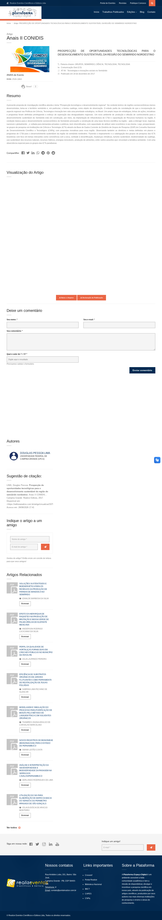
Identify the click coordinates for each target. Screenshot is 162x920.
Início (96, 12)
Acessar (25, 603)
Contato (151, 12)
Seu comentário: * (15, 331)
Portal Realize (91, 880)
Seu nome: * (12, 319)
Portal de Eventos (107, 3)
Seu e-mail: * (89, 319)
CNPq (87, 898)
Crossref (88, 875)
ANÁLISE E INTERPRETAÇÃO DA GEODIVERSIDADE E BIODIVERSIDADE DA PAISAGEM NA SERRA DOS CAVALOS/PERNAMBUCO (35, 770)
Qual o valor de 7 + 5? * (17, 354)
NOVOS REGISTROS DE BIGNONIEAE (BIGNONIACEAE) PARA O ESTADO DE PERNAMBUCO (36, 743)
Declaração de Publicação (92, 298)
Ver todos (12, 827)
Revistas (122, 3)
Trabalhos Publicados (113, 12)
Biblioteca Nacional (93, 884)
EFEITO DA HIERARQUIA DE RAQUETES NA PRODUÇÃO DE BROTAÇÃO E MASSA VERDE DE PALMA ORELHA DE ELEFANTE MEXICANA (34, 619)
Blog (142, 12)
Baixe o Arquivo (67, 298)
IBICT (87, 889)
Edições (131, 12)
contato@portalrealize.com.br (63, 890)
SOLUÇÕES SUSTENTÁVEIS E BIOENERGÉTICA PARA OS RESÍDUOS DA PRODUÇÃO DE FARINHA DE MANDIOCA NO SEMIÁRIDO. (33, 589)
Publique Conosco (138, 3)
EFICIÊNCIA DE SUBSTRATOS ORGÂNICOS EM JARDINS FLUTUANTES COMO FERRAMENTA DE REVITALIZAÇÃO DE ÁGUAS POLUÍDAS (35, 679)
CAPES (88, 894)
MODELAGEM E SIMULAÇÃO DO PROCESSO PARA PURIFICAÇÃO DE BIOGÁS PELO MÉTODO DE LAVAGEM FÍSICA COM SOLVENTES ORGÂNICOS (35, 712)
